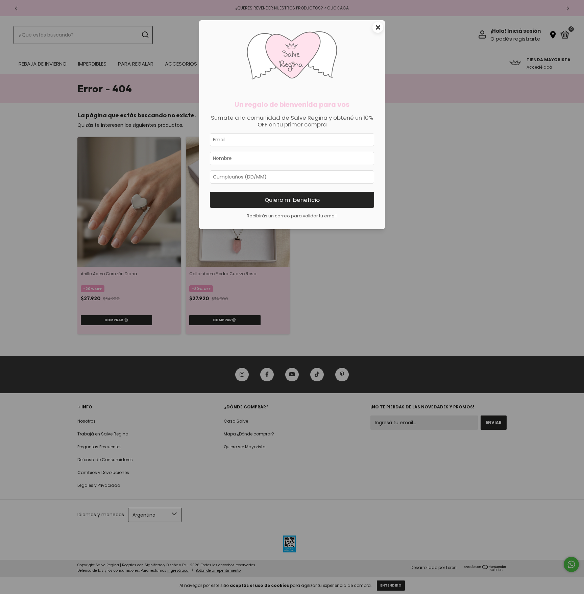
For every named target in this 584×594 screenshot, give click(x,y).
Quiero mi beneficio (292, 200)
